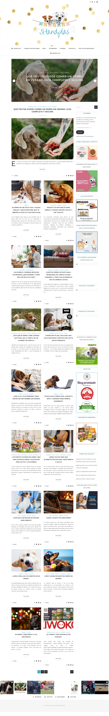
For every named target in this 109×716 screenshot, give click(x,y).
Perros (56, 72)
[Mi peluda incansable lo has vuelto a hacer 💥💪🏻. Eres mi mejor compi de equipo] (47, 687)
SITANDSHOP (53, 48)
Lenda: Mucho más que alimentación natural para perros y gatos (58, 459)
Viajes (34, 515)
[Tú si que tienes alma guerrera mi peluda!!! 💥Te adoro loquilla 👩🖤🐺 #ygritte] (34, 687)
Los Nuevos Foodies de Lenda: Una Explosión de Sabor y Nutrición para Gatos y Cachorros (26, 459)
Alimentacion (44, 72)
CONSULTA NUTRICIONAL (32, 48)
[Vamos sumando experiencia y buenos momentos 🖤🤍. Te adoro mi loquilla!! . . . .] (88, 687)
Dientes (21, 574)
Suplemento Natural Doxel (89, 471)
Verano (67, 72)
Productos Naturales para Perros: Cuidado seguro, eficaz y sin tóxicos (58, 210)
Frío (50, 515)
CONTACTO (72, 48)
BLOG (44, 48)
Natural (53, 205)
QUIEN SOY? (17, 48)
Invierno (55, 515)
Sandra (16, 175)
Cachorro (22, 270)
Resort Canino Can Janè (88, 479)
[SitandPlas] (54, 25)
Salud (62, 72)
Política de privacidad (86, 48)
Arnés (50, 270)
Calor (51, 72)
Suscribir (80, 132)
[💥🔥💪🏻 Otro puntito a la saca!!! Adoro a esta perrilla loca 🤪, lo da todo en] (101, 687)
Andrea (78, 479)
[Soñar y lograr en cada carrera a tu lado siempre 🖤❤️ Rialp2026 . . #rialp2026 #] (6, 687)
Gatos (61, 333)
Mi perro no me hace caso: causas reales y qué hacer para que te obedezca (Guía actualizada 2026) (26, 210)
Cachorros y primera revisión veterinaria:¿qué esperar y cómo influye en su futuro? (26, 275)
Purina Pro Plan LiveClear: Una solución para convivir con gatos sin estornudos (58, 338)
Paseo (62, 270)
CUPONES (63, 48)
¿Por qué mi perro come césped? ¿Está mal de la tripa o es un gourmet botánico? (26, 338)
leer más (54, 87)
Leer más (42, 169)
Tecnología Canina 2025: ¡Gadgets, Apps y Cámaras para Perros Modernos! (58, 399)
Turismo (63, 574)
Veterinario (30, 270)
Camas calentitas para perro (58, 518)
